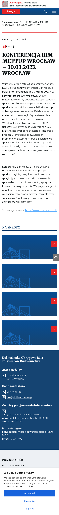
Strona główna (9, 22)
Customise (29, 501)
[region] (29, 491)
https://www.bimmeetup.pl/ (41, 210)
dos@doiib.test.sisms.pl (19, 397)
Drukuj (10, 46)
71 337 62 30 (14, 392)
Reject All (30, 509)
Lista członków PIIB (18, 465)
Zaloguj (11, 11)
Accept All (29, 493)
